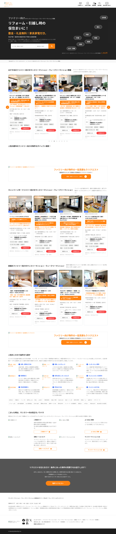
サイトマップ (55, 522)
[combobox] (23, 46)
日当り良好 (36, 403)
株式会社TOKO (94, 315)
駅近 (36, 400)
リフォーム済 (12, 403)
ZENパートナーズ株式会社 (97, 129)
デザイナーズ (97, 400)
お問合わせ (26, 130)
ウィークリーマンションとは (65, 520)
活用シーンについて (44, 448)
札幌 (17, 503)
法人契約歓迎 (29, 403)
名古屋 (36, 503)
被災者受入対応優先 (101, 403)
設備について (77, 520)
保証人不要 (53, 400)
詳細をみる (14, 130)
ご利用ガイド (44, 431)
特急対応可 (92, 403)
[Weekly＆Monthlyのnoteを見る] (27, 523)
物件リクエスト (58, 483)
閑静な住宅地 (44, 403)
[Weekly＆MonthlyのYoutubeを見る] (23, 523)
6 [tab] (62, 141)
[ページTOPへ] (106, 532)
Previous (7, 107)
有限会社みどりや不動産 (71, 321)
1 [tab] (49, 141)
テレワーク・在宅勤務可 (70, 403)
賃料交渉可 (60, 403)
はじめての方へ (38, 520)
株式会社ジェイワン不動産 (21, 251)
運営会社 (36, 522)
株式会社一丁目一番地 (45, 254)
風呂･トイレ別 (68, 400)
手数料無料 (46, 400)
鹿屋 (27, 503)
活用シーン (85, 520)
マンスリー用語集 (94, 520)
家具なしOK (30, 400)
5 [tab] (59, 141)
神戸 (40, 503)
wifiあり (40, 400)
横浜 (21, 503)
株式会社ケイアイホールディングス (45, 134)
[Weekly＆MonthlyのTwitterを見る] (30, 520)
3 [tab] (54, 141)
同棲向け (17, 400)
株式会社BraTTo (19, 133)
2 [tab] (51, 141)
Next (108, 107)
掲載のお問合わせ (38, 524)
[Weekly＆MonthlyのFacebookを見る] (23, 520)
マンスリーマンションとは (95, 450)
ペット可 (23, 400)
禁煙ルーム (83, 400)
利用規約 (63, 522)
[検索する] (51, 46)
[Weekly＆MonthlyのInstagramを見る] (27, 520)
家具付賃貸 (76, 400)
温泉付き (90, 400)
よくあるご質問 (95, 431)
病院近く (80, 403)
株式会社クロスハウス (20, 317)
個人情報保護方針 (46, 522)
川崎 (24, 503)
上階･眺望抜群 (20, 403)
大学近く (86, 403)
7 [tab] (64, 141)
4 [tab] (57, 141)
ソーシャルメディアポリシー (74, 522)
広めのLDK (60, 400)
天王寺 (31, 503)
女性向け (11, 400)
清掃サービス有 (52, 403)
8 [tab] (67, 141)
